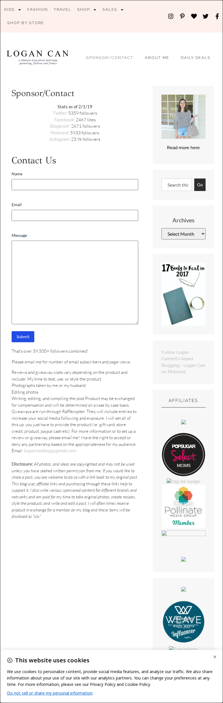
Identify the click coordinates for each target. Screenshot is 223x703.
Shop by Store (25, 23)
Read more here (183, 147)
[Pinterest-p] (182, 16)
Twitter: (60, 113)
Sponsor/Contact (109, 57)
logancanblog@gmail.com (50, 450)
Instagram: (59, 139)
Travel (62, 9)
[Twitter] (205, 16)
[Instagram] (171, 16)
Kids (9, 9)
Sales (109, 9)
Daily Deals (196, 57)
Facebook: (64, 119)
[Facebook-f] (217, 16)
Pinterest (59, 133)
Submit (23, 336)
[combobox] (176, 185)
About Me (157, 57)
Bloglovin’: (60, 126)
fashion (37, 9)
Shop (83, 9)
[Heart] (194, 16)
